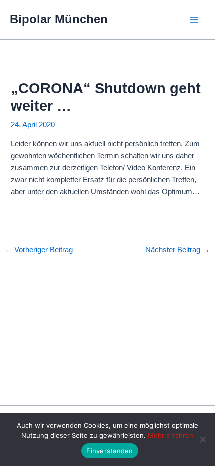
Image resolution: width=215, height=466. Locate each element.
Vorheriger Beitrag (39, 250)
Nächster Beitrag (178, 250)
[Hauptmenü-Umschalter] (194, 20)
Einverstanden (109, 451)
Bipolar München (59, 19)
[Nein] (203, 439)
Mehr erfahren (171, 436)
